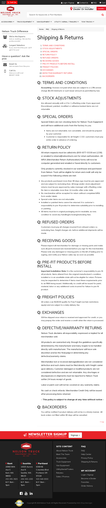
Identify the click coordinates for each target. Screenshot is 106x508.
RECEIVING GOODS (50, 61)
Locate (101, 8)
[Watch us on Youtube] (26, 493)
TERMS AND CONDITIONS (53, 45)
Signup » (75, 435)
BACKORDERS (48, 76)
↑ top (102, 422)
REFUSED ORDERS (50, 58)
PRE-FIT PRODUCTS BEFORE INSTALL (58, 64)
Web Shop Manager (84, 503)
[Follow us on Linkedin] (31, 493)
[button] (8, 21)
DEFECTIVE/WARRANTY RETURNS (57, 73)
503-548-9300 (42, 479)
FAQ (47, 29)
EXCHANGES (47, 70)
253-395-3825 (12, 479)
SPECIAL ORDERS (50, 51)
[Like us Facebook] (21, 493)
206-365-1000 (27, 479)
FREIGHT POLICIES (50, 67)
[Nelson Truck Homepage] (12, 11)
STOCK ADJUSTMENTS (52, 48)
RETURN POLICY (49, 54)
